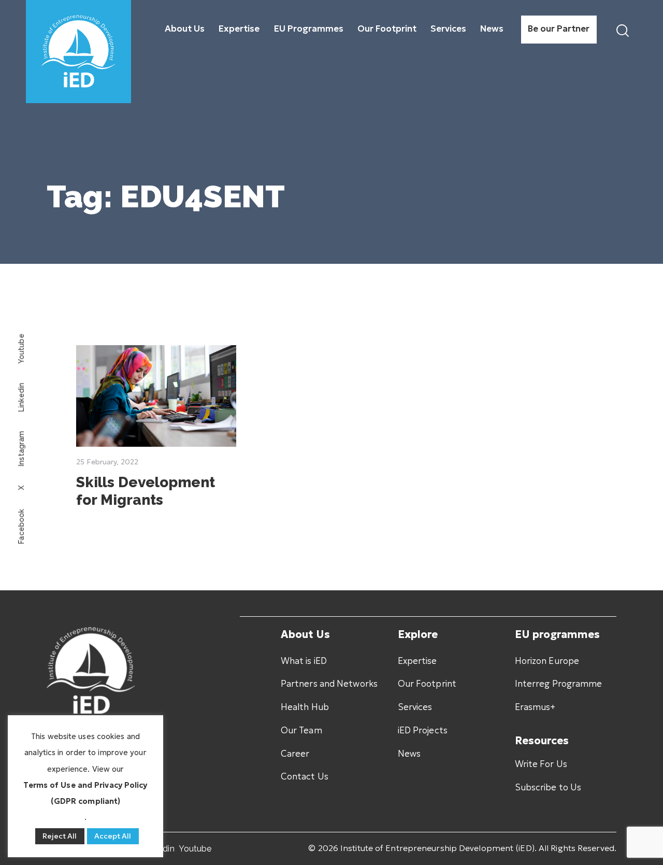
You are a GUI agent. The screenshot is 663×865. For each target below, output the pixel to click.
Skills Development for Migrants (145, 491)
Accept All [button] (113, 836)
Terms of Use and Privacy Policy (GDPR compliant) (85, 793)
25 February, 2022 (107, 461)
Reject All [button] (59, 836)
